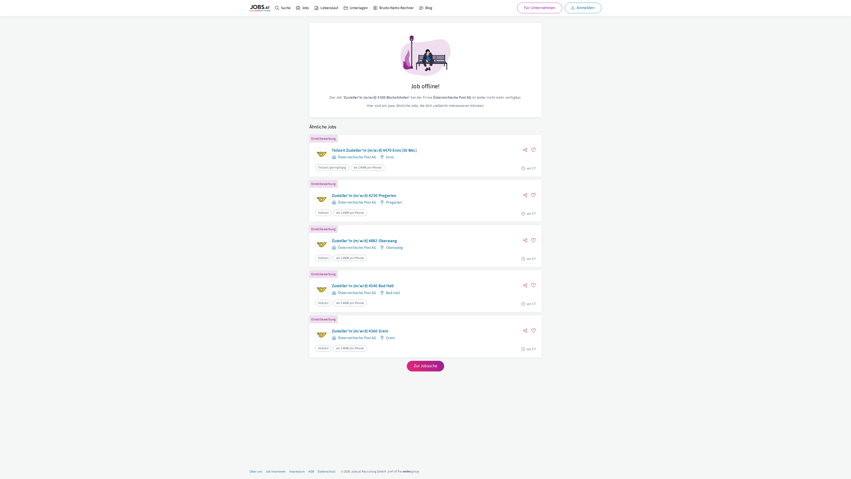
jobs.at (356, 471)
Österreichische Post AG (357, 157)
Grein (390, 338)
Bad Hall (393, 293)
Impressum (297, 471)
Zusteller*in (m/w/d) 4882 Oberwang (364, 240)
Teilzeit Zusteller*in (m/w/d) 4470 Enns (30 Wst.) (374, 150)
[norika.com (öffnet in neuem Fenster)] (403, 471)
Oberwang (394, 247)
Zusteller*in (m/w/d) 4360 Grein (360, 331)
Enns (390, 157)
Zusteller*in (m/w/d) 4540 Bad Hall (363, 285)
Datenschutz (327, 471)
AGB (311, 471)
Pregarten (394, 202)
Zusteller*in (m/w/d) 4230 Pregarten (364, 195)
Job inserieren (276, 471)
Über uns (256, 471)
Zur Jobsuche (425, 365)
